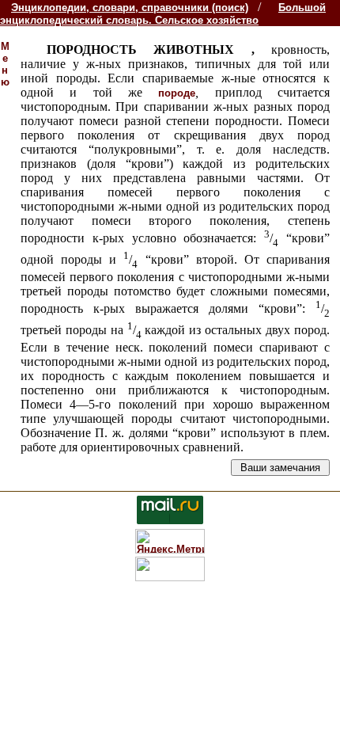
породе (176, 93)
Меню (5, 64)
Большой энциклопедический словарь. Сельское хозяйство (163, 14)
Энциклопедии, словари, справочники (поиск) (129, 7)
